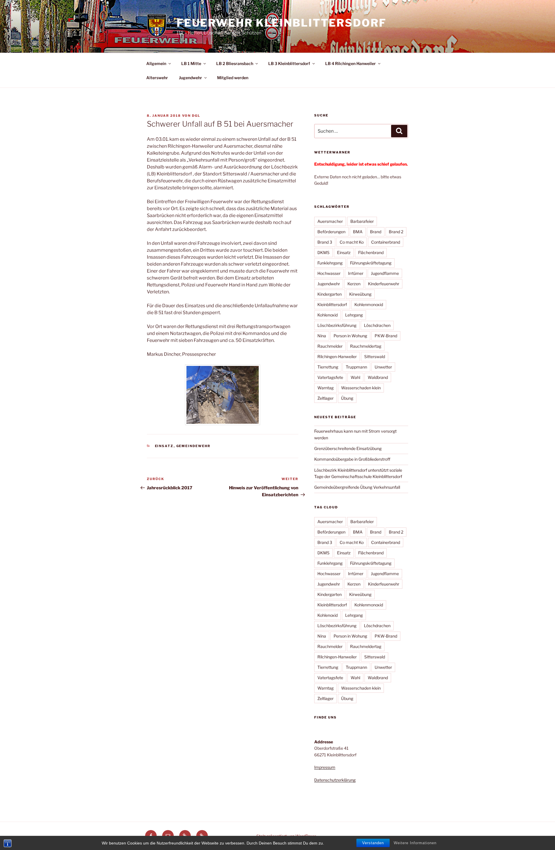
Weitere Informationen (415, 843)
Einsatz (164, 446)
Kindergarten (329, 294)
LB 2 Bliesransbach (234, 63)
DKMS (323, 252)
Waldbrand (378, 377)
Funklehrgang (330, 262)
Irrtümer (355, 273)
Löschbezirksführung (336, 325)
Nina (321, 335)
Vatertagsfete (330, 377)
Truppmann (356, 366)
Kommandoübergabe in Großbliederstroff (352, 459)
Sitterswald (374, 356)
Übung (347, 398)
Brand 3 (324, 242)
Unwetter (383, 366)
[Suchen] (399, 131)
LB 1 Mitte (191, 63)
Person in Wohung (350, 335)
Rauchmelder (330, 346)
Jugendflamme (385, 273)
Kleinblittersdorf (332, 304)
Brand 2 (396, 231)
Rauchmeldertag (365, 346)
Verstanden (373, 843)
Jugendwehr (190, 77)
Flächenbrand (371, 252)
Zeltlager (325, 398)
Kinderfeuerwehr (383, 283)
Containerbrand (385, 242)
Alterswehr (157, 77)
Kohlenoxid (327, 314)
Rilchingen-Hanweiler (337, 356)
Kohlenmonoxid (368, 304)
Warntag (325, 387)
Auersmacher (330, 221)
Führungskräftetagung (370, 262)
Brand (375, 231)
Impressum (324, 767)
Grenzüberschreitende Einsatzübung (348, 448)
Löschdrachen (377, 325)
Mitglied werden (232, 77)
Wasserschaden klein (361, 387)
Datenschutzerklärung (335, 779)
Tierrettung (327, 366)
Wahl (355, 377)
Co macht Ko (352, 242)
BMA (357, 231)
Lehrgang (354, 314)
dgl (196, 116)
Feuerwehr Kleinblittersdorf (281, 22)
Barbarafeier (362, 221)
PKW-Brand (386, 335)
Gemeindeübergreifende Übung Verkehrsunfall (357, 487)
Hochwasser (329, 273)
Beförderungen (331, 231)
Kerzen (353, 283)
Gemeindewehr (193, 446)
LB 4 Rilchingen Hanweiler (350, 63)
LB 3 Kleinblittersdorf (289, 63)
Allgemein (156, 63)
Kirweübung (360, 294)
